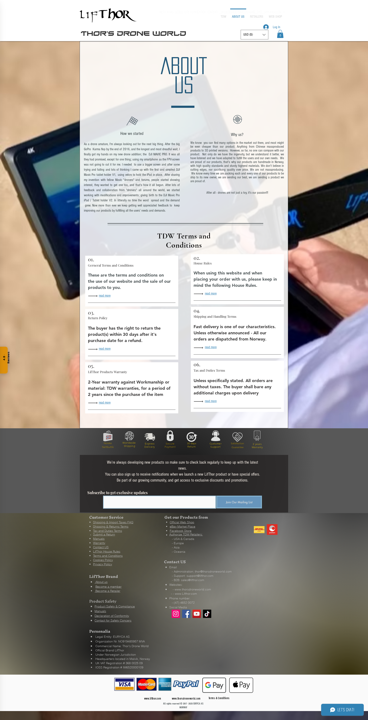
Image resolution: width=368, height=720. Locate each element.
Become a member (108, 587)
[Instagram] (176, 614)
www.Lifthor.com (186, 594)
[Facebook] (186, 614)
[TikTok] (207, 614)
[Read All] (94, 296)
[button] (280, 34)
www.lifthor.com (152, 698)
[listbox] (254, 34)
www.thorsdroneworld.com (193, 589)
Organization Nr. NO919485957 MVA (120, 641)
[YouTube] (197, 614)
